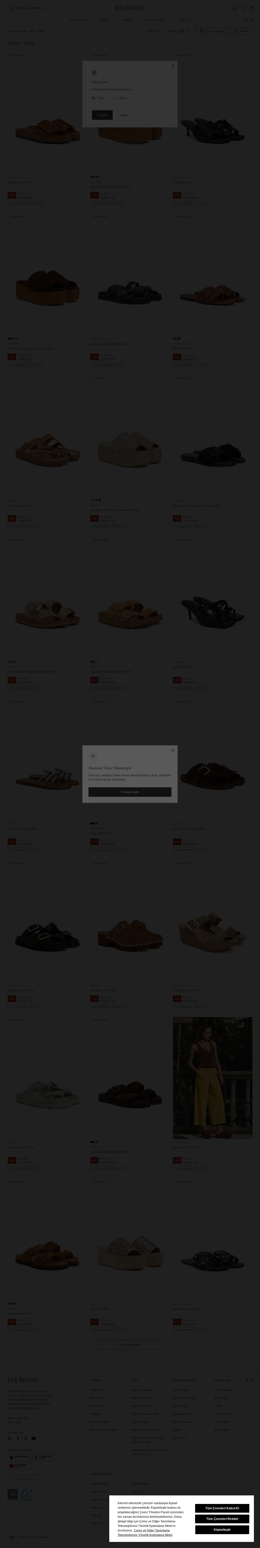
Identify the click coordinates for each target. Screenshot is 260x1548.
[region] (181, 1518)
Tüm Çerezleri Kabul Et (222, 1508)
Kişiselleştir (222, 1529)
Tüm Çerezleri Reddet (222, 1518)
